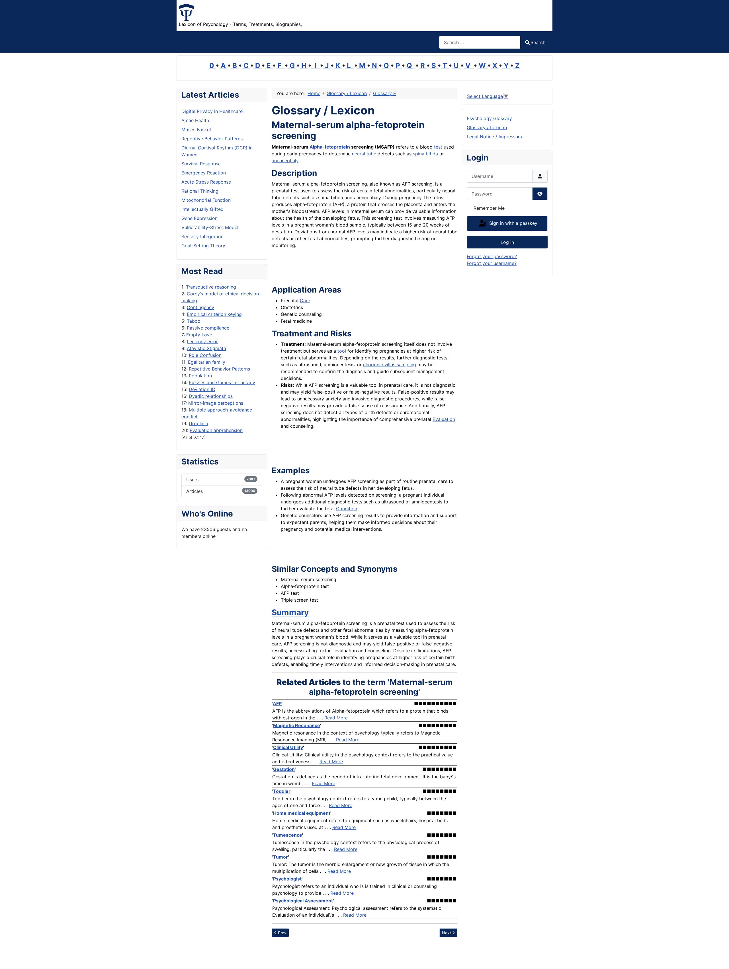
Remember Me (489, 208)
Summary (290, 612)
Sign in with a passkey (512, 223)
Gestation (284, 769)
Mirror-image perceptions (215, 403)
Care (305, 300)
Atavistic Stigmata (206, 348)
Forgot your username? (492, 263)
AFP (277, 703)
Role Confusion (205, 355)
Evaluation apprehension (216, 430)
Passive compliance (208, 328)
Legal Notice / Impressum (494, 136)
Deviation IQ (202, 389)
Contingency (200, 307)
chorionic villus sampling (389, 364)
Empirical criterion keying (214, 314)
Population (200, 375)
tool (341, 351)
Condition (346, 508)
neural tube (364, 154)
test (438, 147)
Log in (507, 242)
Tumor (280, 857)
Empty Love (199, 335)
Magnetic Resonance (296, 725)
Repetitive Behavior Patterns (219, 369)
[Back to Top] (719, 958)
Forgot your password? (492, 256)
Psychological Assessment (303, 901)
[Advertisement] (338, 266)
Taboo (193, 321)
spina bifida (425, 154)
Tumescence (287, 835)
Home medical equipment (301, 813)
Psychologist (287, 879)
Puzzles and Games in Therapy (222, 382)
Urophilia (198, 423)
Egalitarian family (206, 362)
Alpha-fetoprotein (330, 147)
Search (538, 42)
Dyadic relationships (211, 396)
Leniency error (202, 341)
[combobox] (480, 42)
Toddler (281, 791)
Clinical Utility (288, 747)
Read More (336, 718)
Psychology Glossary (489, 118)
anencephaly (285, 160)
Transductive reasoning (211, 287)
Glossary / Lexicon (487, 127)
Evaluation (444, 419)
